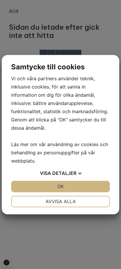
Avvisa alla (61, 201)
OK (60, 186)
